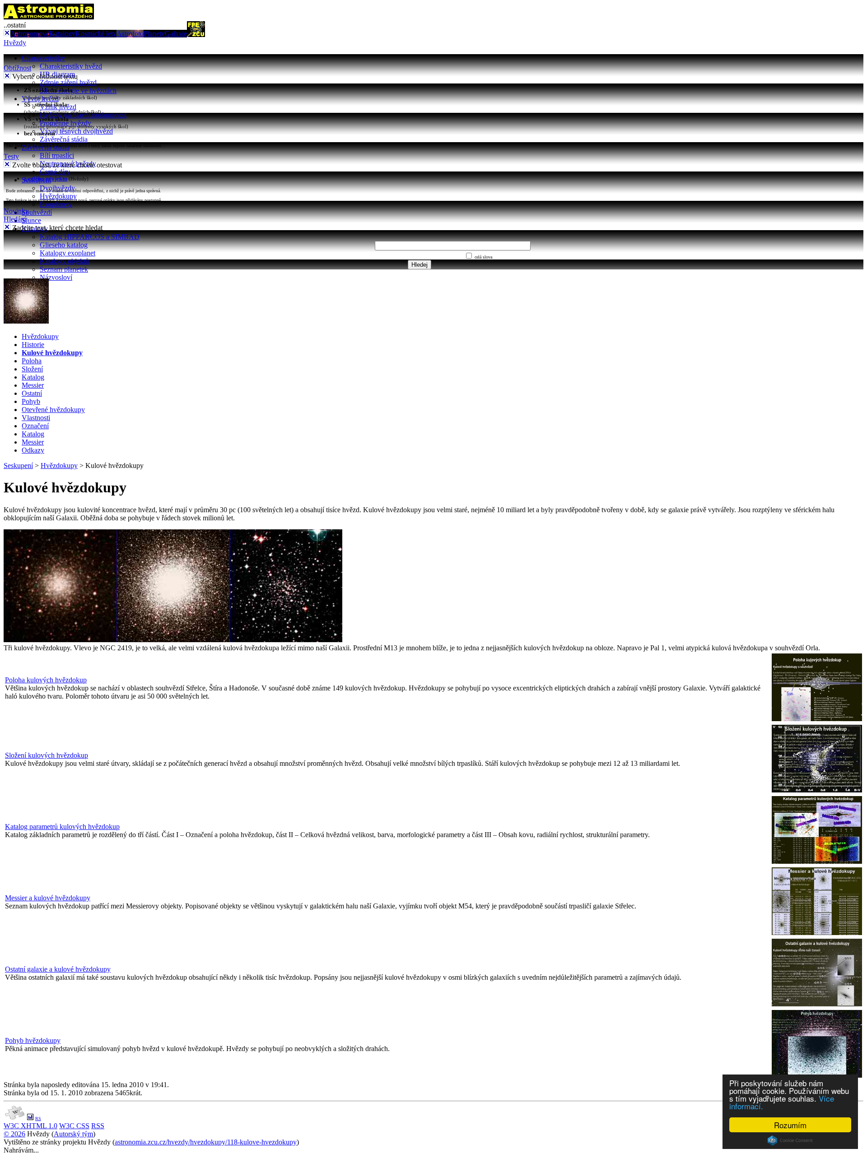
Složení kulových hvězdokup (46, 755)
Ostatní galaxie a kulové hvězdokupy (58, 969)
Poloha (32, 361)
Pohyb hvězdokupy (33, 1040)
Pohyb (31, 401)
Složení (32, 369)
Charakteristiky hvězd (71, 66)
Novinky (16, 211)
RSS (97, 1126)
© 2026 (14, 1134)
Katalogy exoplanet (67, 253)
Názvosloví (56, 277)
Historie (33, 344)
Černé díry (55, 172)
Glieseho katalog (64, 245)
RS (38, 1118)
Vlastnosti (36, 418)
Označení (35, 426)
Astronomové (29, 33)
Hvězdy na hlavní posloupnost (83, 115)
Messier (33, 385)
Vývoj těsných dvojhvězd (76, 131)
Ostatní (32, 393)
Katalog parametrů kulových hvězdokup (62, 826)
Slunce (31, 220)
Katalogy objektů (64, 261)
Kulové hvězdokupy (52, 353)
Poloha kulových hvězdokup (46, 680)
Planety (154, 33)
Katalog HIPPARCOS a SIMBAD (90, 237)
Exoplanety (56, 204)
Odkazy (33, 450)
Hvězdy (15, 42)
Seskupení (18, 465)
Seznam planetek (64, 269)
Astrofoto (130, 33)
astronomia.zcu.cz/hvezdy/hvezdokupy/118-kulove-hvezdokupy (206, 1142)
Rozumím (790, 1124)
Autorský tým (73, 1134)
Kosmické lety (96, 33)
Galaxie (176, 33)
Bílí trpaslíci (57, 155)
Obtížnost (17, 68)
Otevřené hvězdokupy (53, 409)
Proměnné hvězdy (65, 123)
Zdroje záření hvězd (68, 82)
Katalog (33, 377)
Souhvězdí (37, 212)
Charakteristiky (43, 58)
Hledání (15, 219)
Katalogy (62, 33)
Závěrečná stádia (64, 139)
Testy (11, 156)
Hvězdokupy (58, 196)
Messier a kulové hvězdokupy (47, 898)
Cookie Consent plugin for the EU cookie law (790, 1140)
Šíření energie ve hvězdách (78, 90)
